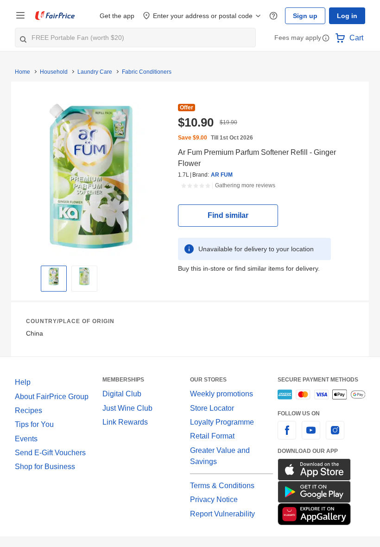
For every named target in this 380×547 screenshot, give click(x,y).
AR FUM (222, 175)
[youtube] (311, 435)
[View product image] (53, 276)
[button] (325, 38)
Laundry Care (94, 72)
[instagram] (335, 435)
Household (54, 72)
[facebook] (287, 435)
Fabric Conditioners (146, 72)
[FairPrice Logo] (55, 15)
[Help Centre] (273, 16)
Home (22, 72)
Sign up (305, 15)
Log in (347, 15)
